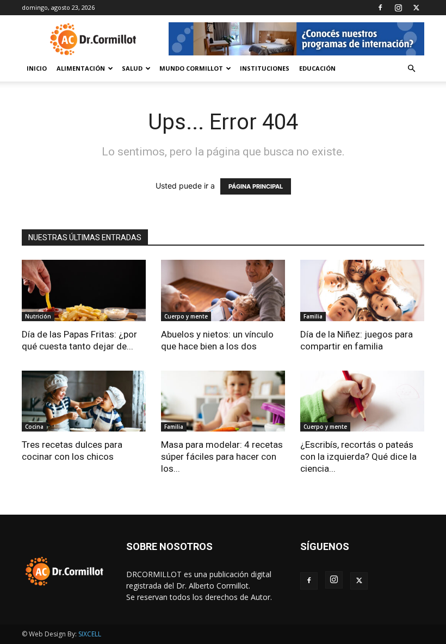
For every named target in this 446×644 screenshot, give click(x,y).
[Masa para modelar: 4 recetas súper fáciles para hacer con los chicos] (223, 401)
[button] (411, 69)
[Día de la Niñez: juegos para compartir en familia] (362, 290)
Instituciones (264, 68)
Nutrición (38, 316)
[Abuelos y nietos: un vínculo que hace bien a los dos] (223, 290)
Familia (313, 316)
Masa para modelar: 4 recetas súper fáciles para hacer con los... (222, 456)
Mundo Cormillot (191, 68)
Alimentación (81, 68)
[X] (416, 7)
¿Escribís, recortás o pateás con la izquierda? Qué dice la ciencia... (358, 456)
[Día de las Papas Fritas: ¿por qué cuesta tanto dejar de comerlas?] (84, 290)
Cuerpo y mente (186, 316)
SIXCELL (89, 634)
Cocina (34, 426)
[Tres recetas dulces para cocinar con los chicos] (84, 401)
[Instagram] (398, 7)
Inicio (37, 68)
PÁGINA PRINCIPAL (255, 186)
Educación (317, 68)
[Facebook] (380, 7)
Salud (132, 68)
